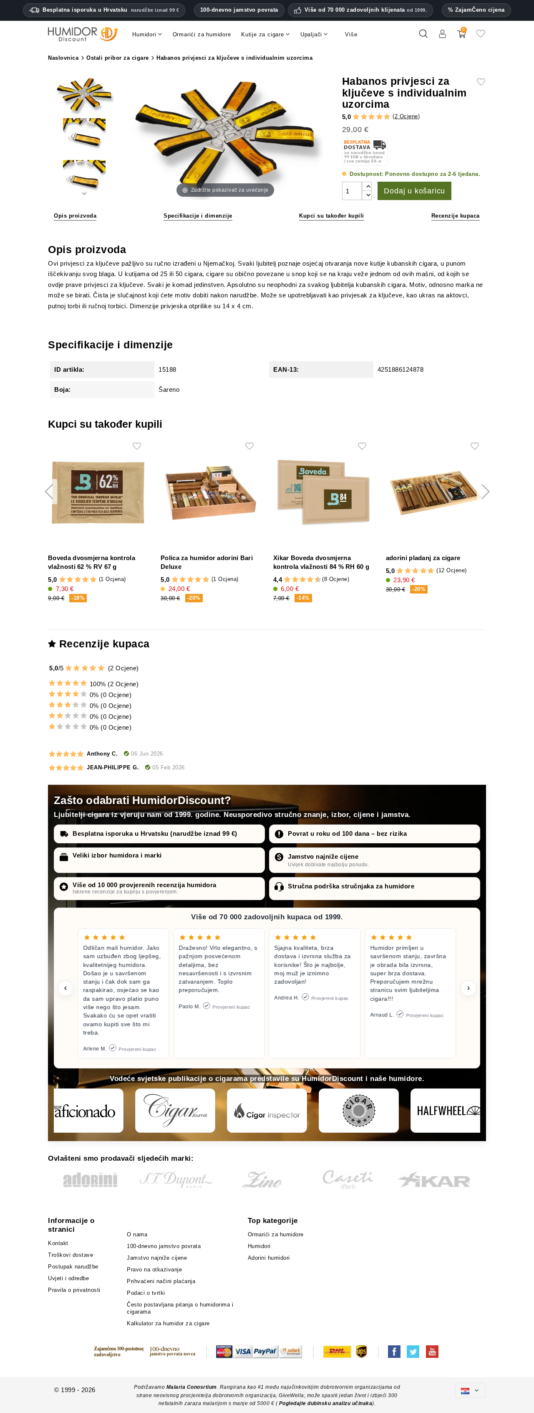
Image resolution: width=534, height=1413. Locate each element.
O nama (137, 1234)
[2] (364, 117)
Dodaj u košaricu (414, 191)
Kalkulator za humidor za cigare (168, 1323)
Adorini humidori (269, 1258)
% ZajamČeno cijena (476, 10)
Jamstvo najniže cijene (323, 856)
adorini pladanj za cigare (423, 557)
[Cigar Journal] (175, 1110)
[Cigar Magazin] (359, 1110)
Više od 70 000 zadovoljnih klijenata (366, 10)
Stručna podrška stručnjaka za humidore (351, 886)
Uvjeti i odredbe (68, 1278)
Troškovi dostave (70, 1255)
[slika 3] (84, 180)
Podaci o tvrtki (146, 1293)
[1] (356, 117)
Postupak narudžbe (73, 1266)
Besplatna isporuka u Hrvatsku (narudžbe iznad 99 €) (155, 833)
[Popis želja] (480, 37)
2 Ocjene (406, 116)
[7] (306, 579)
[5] (387, 117)
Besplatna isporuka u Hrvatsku (111, 10)
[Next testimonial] (468, 988)
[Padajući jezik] (470, 1390)
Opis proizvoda (75, 216)
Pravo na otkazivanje (154, 1269)
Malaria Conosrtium (191, 1387)
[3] (371, 117)
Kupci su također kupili (331, 216)
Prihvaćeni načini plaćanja (161, 1281)
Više (351, 34)
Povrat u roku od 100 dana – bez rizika (347, 833)
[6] (303, 579)
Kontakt (58, 1243)
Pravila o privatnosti (74, 1290)
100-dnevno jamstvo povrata (239, 10)
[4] (379, 117)
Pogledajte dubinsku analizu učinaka (326, 1403)
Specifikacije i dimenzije (198, 216)
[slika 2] (84, 138)
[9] (314, 579)
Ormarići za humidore (276, 1234)
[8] (310, 579)
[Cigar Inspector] (267, 1110)
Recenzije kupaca (455, 216)
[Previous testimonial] (65, 988)
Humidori (259, 1246)
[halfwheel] (451, 1110)
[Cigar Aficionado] (83, 1110)
